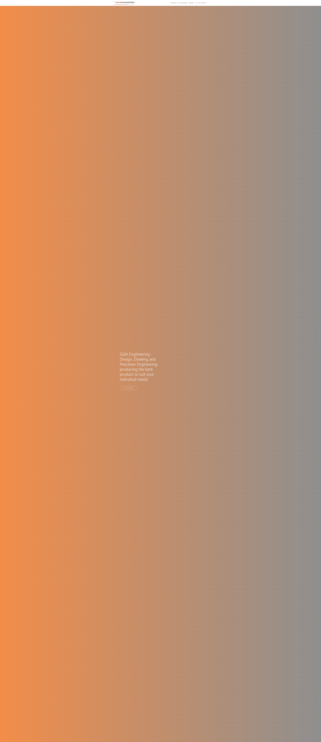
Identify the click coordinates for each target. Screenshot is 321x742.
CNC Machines (183, 2)
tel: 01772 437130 (201, 2)
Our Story (174, 2)
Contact (191, 2)
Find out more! (128, 388)
